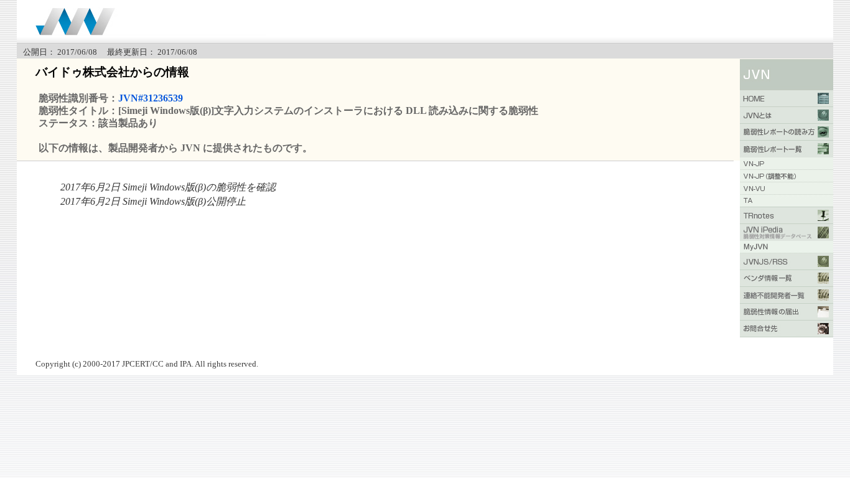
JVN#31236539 (150, 98)
